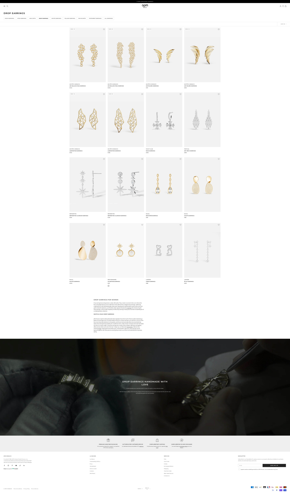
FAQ (165, 459)
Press (91, 464)
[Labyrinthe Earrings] (87, 119)
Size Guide (166, 461)
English (147, 489)
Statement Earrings (95, 18)
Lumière (148, 279)
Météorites (72, 213)
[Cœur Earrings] (164, 250)
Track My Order (168, 471)
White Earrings (56, 18)
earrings (129, 307)
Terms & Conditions (18, 488)
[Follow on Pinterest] (12, 465)
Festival (186, 149)
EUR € (139, 488)
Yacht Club (149, 149)
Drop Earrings (43, 18)
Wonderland (93, 466)
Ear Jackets (82, 18)
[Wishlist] (283, 6)
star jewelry (130, 327)
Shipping (166, 468)
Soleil (148, 213)
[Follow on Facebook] (4, 465)
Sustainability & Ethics (95, 461)
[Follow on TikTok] (20, 465)
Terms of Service (34, 488)
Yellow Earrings (69, 18)
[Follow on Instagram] (8, 465)
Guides (165, 464)
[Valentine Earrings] (126, 250)
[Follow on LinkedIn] (24, 465)
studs (100, 328)
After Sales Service (168, 473)
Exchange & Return (168, 466)
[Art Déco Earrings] (202, 119)
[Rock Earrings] (164, 119)
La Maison (92, 459)
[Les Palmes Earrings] (164, 55)
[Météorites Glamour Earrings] (87, 184)
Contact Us (166, 475)
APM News (92, 473)
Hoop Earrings (9, 18)
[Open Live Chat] (132, 440)
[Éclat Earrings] (202, 250)
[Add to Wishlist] (104, 29)
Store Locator (93, 468)
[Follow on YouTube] (16, 465)
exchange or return (183, 446)
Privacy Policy (26, 488)
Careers (92, 471)
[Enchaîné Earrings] (164, 184)
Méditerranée (112, 279)
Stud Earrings (21, 18)
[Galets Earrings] (202, 184)
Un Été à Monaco (74, 84)
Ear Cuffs (33, 18)
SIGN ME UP (274, 465)
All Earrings (109, 18)
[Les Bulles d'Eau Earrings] (87, 55)
